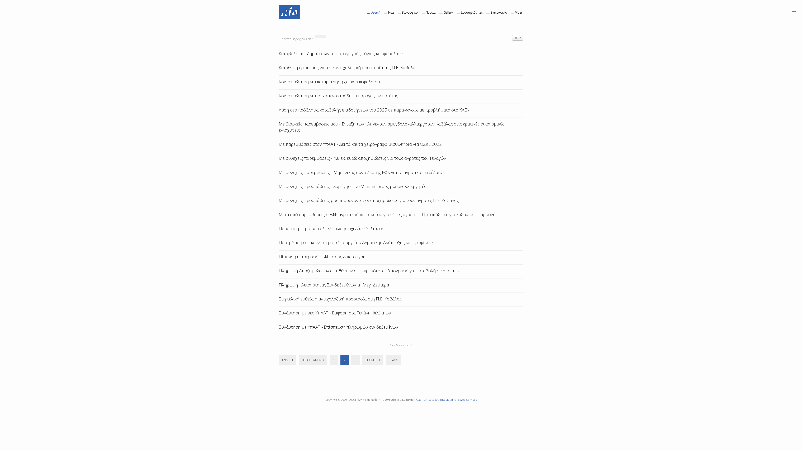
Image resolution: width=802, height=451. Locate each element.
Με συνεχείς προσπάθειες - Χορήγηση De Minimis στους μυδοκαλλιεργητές (352, 186)
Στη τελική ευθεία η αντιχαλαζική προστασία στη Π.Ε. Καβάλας (340, 299)
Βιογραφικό (410, 12)
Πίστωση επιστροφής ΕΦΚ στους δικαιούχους (323, 257)
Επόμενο (372, 360)
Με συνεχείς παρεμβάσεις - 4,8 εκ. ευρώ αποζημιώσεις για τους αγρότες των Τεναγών (362, 158)
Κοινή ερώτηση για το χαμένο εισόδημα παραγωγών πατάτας (338, 96)
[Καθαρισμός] (323, 36)
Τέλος (393, 360)
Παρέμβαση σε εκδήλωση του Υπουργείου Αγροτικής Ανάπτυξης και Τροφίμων (356, 242)
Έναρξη (287, 360)
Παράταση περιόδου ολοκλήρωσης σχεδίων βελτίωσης (333, 228)
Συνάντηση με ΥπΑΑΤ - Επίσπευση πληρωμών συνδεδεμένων (338, 327)
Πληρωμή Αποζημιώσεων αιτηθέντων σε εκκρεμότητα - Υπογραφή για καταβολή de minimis (369, 271)
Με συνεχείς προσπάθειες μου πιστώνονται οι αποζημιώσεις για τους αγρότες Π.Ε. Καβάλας (369, 200)
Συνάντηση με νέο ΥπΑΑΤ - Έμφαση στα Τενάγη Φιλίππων (335, 313)
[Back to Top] (791, 416)
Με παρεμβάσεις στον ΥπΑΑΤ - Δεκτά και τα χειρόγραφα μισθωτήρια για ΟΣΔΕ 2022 (360, 144)
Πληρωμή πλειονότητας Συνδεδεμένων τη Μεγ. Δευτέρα (334, 285)
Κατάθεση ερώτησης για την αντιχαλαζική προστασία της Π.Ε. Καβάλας (348, 67)
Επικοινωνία (499, 12)
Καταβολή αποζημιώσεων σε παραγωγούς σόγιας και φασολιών (341, 53)
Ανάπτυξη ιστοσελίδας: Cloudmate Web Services (446, 400)
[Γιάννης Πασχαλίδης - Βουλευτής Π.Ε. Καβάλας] (289, 12)
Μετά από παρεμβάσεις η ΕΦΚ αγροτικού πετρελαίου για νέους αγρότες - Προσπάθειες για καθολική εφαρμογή (387, 214)
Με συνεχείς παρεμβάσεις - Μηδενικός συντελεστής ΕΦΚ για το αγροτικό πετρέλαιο (360, 172)
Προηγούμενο (313, 360)
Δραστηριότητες (471, 12)
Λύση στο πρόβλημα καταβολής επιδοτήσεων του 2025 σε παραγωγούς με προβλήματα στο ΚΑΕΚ (374, 110)
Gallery (448, 12)
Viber (518, 12)
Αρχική (375, 12)
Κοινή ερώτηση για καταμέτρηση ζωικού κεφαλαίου (329, 82)
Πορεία (430, 12)
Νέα (391, 12)
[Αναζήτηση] (318, 36)
